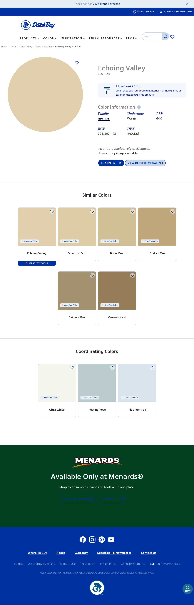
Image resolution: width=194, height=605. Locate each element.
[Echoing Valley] (76, 63)
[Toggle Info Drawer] (138, 107)
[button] (142, 90)
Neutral (104, 118)
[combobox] (155, 36)
